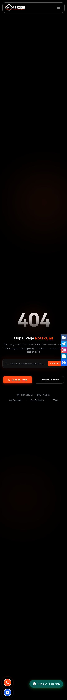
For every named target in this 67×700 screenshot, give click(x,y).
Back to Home (19, 379)
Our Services (15, 400)
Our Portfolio (37, 400)
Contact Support (49, 379)
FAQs (55, 400)
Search (54, 363)
